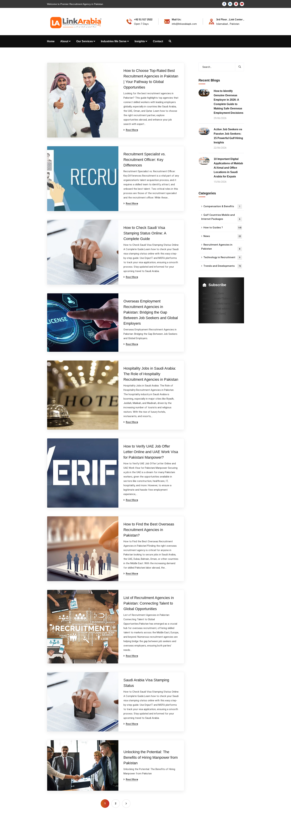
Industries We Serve (113, 41)
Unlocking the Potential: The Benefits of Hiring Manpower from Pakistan (150, 757)
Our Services (84, 41)
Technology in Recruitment (221, 257)
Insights (140, 41)
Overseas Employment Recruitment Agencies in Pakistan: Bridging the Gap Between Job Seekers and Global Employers (150, 312)
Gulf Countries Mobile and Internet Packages (220, 216)
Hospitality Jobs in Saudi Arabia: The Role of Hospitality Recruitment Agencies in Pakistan (150, 374)
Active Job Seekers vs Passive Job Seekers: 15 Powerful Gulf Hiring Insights (228, 136)
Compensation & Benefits (221, 206)
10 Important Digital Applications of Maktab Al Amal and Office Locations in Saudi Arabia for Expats (228, 168)
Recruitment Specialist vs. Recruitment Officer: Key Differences (144, 159)
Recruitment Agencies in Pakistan (220, 246)
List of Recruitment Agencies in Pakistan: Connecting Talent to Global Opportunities (148, 603)
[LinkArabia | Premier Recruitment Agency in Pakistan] (75, 21)
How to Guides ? (222, 227)
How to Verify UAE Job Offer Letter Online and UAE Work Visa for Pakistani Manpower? (150, 451)
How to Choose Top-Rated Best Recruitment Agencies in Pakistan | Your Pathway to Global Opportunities (150, 78)
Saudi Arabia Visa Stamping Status (146, 683)
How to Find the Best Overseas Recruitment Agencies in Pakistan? (148, 529)
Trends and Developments (222, 265)
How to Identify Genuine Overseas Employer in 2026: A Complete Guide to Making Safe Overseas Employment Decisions (228, 102)
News (222, 236)
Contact (158, 41)
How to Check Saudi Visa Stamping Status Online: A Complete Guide (144, 233)
